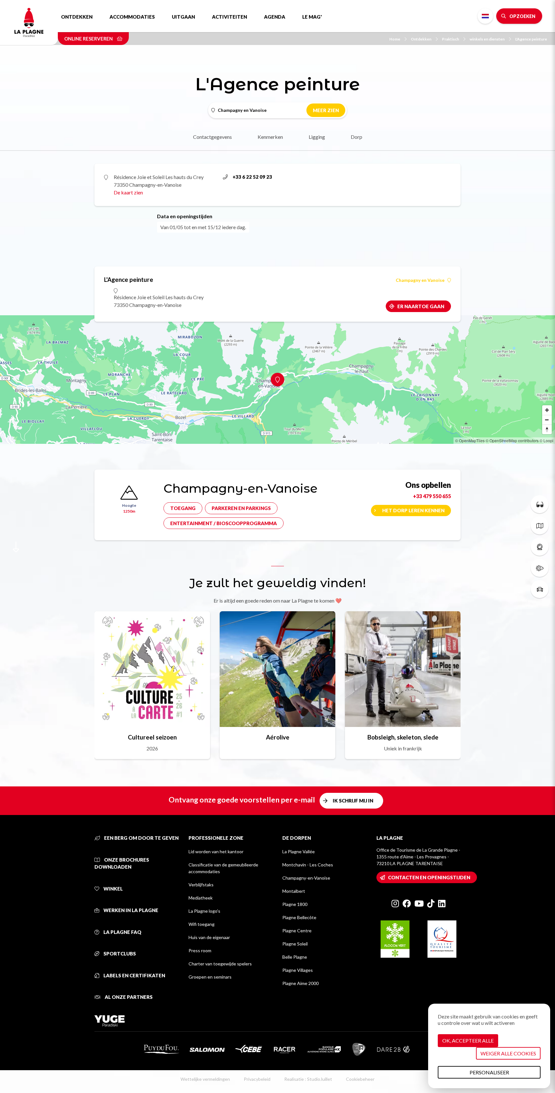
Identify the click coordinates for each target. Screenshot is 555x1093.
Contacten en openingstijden (429, 877)
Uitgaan (183, 17)
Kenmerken (270, 137)
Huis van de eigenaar (209, 937)
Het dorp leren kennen (413, 510)
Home (394, 39)
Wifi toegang (202, 924)
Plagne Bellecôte (299, 917)
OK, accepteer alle (468, 1040)
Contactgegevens (212, 137)
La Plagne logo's (204, 911)
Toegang (183, 508)
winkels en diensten (487, 39)
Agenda (274, 17)
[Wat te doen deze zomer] (540, 504)
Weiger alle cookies (508, 1053)
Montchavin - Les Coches (307, 864)
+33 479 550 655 (432, 496)
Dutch (485, 16)
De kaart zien (128, 192)
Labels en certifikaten (133, 975)
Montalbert (293, 891)
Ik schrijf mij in (353, 800)
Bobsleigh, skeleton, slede (402, 737)
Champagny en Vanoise (420, 280)
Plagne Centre (297, 930)
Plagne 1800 (294, 904)
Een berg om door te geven (141, 838)
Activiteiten (229, 17)
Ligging (317, 137)
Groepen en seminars (210, 977)
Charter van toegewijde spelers (220, 963)
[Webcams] (540, 547)
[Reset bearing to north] (547, 429)
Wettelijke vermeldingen (205, 1079)
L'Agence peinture (531, 39)
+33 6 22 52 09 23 (252, 177)
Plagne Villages (297, 970)
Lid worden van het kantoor (216, 851)
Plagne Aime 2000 (300, 983)
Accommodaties (132, 17)
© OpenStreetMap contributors (512, 440)
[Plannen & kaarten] (540, 525)
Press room (200, 950)
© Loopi (546, 440)
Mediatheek (201, 897)
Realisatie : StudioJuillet (308, 1079)
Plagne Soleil (295, 943)
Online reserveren (89, 38)
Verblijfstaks (201, 884)
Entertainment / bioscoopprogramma (223, 523)
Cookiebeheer (360, 1079)
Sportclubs (119, 953)
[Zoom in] (547, 410)
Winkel (112, 888)
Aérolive (277, 737)
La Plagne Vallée (298, 851)
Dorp (356, 137)
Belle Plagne (294, 957)
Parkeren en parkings (241, 508)
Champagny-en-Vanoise (306, 878)
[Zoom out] (547, 420)
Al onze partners (128, 997)
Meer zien (326, 110)
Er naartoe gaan (420, 306)
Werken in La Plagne (130, 910)
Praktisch (450, 39)
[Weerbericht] (540, 568)
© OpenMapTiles (470, 440)
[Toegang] (540, 589)
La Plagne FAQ (121, 932)
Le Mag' (312, 17)
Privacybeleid (257, 1079)
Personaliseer (489, 1072)
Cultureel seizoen (152, 737)
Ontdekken (76, 17)
